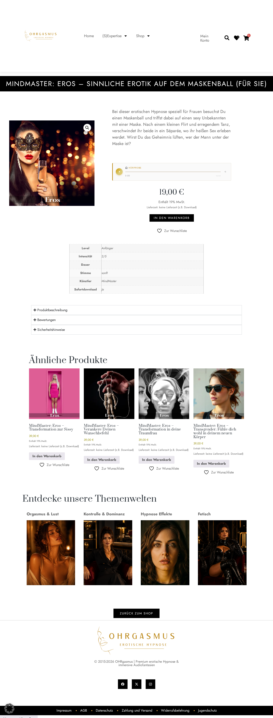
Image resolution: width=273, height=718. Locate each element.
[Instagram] (150, 684)
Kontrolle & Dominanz (104, 514)
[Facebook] (123, 684)
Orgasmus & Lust (43, 514)
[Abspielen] (119, 171)
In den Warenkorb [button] (46, 456)
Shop (140, 36)
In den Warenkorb (172, 218)
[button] (226, 37)
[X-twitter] (136, 684)
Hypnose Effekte (156, 514)
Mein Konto (204, 38)
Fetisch (204, 514)
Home (89, 36)
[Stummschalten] (225, 171)
